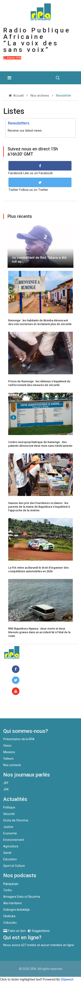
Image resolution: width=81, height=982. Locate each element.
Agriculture (10, 846)
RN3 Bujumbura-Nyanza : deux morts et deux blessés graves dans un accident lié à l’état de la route (39, 632)
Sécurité (9, 814)
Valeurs (8, 758)
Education (10, 859)
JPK (6, 789)
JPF (5, 783)
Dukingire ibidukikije (16, 909)
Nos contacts (12, 765)
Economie (10, 833)
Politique (9, 807)
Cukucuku (10, 922)
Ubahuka (9, 916)
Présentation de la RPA (19, 739)
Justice (8, 827)
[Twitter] (16, 680)
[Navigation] (9, 77)
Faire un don (20, 709)
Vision (7, 745)
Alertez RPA (13, 57)
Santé (7, 852)
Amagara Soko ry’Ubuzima (21, 896)
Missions (9, 752)
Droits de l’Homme (15, 820)
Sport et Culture (14, 865)
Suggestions (40, 931)
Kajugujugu (10, 883)
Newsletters (18, 123)
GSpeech (67, 979)
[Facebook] (16, 669)
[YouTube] (16, 691)
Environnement (13, 840)
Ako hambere (12, 903)
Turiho (7, 890)
